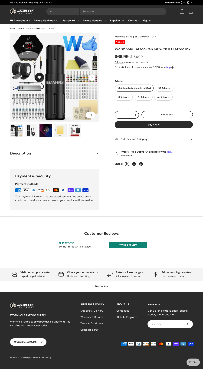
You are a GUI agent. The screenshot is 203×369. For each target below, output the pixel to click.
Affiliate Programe (126, 317)
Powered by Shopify (42, 357)
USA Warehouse (20, 20)
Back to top (101, 286)
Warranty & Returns (91, 317)
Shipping (119, 62)
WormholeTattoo (123, 36)
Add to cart (167, 114)
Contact (133, 20)
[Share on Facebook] (134, 163)
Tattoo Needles (92, 20)
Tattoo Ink (69, 20)
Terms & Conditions (91, 323)
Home (12, 29)
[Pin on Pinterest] (141, 163)
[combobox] (106, 11)
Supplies (115, 20)
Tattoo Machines (44, 20)
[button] (190, 11)
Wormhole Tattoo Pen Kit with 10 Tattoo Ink (37, 29)
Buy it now (154, 124)
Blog (145, 20)
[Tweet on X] (127, 163)
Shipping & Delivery (91, 310)
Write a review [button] (128, 244)
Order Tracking (89, 329)
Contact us (122, 310)
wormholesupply (24, 357)
